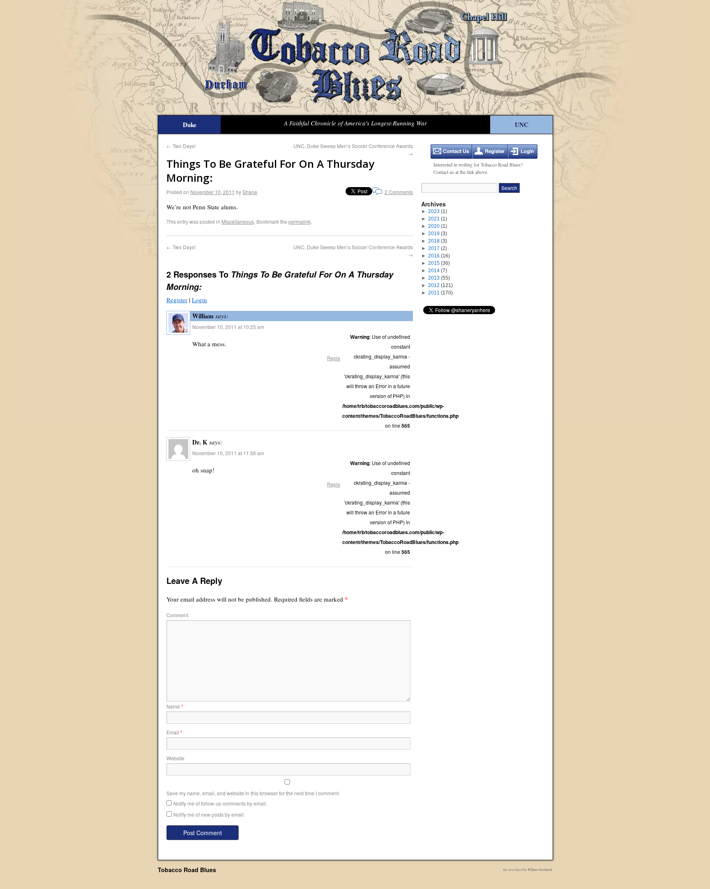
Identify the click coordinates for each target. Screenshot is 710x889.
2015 (439, 263)
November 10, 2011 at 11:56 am (228, 452)
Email (174, 732)
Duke (189, 124)
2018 (437, 241)
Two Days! (181, 145)
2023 (437, 211)
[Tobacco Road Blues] (355, 57)
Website (175, 758)
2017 (437, 248)
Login (199, 300)
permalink (299, 221)
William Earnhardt (540, 869)
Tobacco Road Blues (187, 870)
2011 (440, 293)
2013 (439, 278)
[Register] (490, 151)
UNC (521, 124)
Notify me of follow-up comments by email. (220, 803)
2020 (437, 226)
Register (176, 300)
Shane (249, 191)
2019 (437, 233)
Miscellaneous (237, 221)
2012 (440, 285)
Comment (177, 614)
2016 (439, 256)
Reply (333, 357)
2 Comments (399, 191)
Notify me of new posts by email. (209, 814)
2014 (437, 270)
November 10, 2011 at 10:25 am (228, 326)
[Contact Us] (451, 151)
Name (174, 706)
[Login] (522, 151)
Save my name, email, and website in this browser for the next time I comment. (253, 792)
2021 (437, 219)
